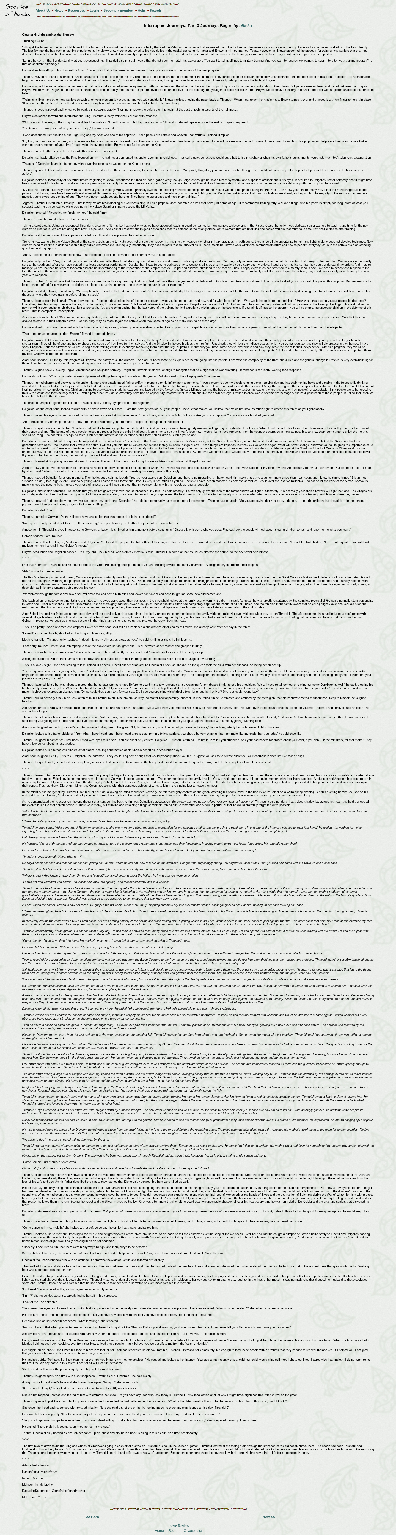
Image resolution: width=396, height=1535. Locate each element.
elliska (245, 25)
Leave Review (178, 1526)
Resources (76, 10)
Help (141, 10)
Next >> (269, 1517)
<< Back (92, 1517)
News (58, 10)
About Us (43, 10)
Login (94, 10)
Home (159, 1530)
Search (155, 10)
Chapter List (193, 1530)
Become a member (118, 10)
